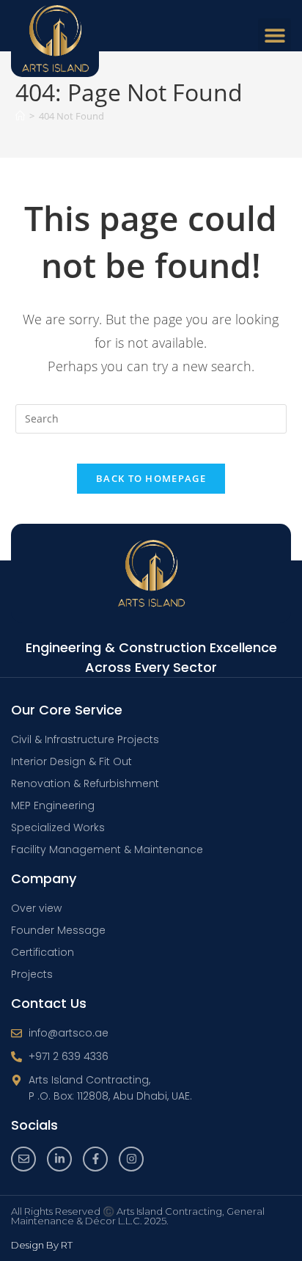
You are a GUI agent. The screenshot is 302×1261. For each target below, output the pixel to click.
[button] (274, 34)
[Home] (20, 116)
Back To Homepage (151, 478)
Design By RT (42, 1245)
